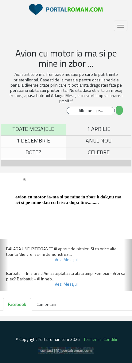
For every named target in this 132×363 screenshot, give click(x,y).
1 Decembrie (33, 140)
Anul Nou (98, 140)
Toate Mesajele (33, 129)
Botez (33, 152)
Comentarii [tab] (46, 304)
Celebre (99, 152)
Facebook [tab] (17, 304)
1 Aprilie (98, 129)
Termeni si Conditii (100, 339)
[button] (4, 265)
